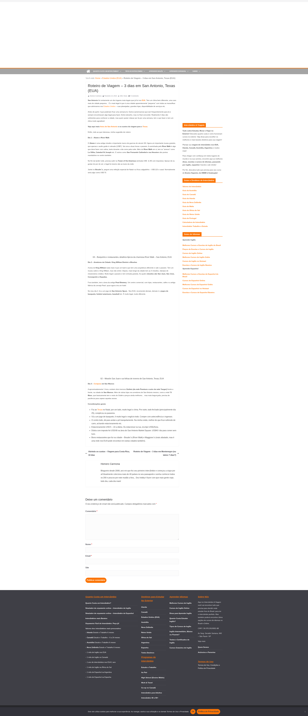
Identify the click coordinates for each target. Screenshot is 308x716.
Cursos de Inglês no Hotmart (194, 261)
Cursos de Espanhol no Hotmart (196, 288)
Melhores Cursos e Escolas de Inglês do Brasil (202, 245)
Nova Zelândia (147, 627)
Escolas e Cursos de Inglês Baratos (197, 265)
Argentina (145, 643)
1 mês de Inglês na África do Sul (99, 667)
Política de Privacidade (208, 711)
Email (88, 556)
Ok (193, 711)
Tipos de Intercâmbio (133, 71)
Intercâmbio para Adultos (151, 693)
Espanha (144, 648)
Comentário (91, 511)
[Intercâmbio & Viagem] (88, 71)
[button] (120, 71)
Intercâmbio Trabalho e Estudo (195, 226)
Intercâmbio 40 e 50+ (149, 698)
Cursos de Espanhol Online (194, 280)
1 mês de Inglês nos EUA (96, 652)
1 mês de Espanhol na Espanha (99, 677)
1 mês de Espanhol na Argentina (99, 672)
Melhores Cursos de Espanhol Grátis (198, 284)
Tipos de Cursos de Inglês (180, 626)
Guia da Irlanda (189, 198)
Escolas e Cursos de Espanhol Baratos (199, 292)
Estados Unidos (109, 106)
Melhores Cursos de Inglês (181, 603)
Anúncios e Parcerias (206, 652)
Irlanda (144, 607)
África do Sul (146, 637)
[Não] (305, 711)
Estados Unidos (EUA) (112, 78)
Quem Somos (203, 647)
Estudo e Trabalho (148, 667)
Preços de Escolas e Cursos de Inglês (198, 249)
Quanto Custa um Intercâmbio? (106, 71)
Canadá (144, 612)
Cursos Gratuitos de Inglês (181, 648)
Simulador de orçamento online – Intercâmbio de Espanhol (109, 613)
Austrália (145, 622)
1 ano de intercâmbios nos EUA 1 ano (101, 662)
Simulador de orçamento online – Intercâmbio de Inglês (108, 608)
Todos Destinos (147, 653)
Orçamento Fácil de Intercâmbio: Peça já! (102, 623)
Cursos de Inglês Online (192, 253)
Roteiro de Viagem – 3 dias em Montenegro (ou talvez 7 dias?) (154, 453)
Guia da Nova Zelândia (192, 202)
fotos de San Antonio (109, 127)
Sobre (195, 71)
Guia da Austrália (190, 190)
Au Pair (144, 672)
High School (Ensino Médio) (152, 678)
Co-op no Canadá (148, 688)
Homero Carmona (96, 96)
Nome (88, 544)
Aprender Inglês (156, 71)
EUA (143, 100)
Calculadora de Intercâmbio (194, 222)
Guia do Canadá (189, 194)
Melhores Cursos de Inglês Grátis (196, 257)
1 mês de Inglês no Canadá (97, 657)
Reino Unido (146, 632)
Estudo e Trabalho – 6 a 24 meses (107, 637)
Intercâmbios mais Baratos (96, 618)
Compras (98, 384)
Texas (145, 127)
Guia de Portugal (189, 218)
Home (97, 78)
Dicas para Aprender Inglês (181, 613)
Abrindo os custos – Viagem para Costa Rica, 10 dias (109, 453)
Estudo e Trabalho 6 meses (103, 632)
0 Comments (134, 96)
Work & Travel (147, 683)
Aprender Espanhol (177, 71)
